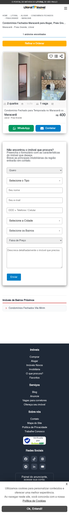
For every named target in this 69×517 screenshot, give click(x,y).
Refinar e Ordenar (34, 43)
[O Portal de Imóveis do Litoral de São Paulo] (34, 9)
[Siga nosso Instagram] (43, 459)
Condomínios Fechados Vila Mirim (27, 308)
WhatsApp (23, 128)
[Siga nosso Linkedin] (34, 467)
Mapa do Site (34, 423)
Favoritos (34, 378)
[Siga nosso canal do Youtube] (43, 467)
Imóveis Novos (34, 365)
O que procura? (34, 373)
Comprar (34, 357)
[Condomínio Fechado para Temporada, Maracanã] (34, 76)
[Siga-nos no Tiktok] (34, 459)
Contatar (50, 128)
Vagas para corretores (34, 400)
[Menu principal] (65, 9)
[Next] (61, 76)
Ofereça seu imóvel (34, 404)
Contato (34, 419)
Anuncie (34, 396)
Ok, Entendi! (34, 508)
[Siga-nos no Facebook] (26, 459)
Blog (34, 392)
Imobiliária (34, 369)
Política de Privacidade (34, 427)
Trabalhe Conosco (35, 431)
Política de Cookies (34, 501)
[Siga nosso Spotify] (26, 467)
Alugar (34, 361)
